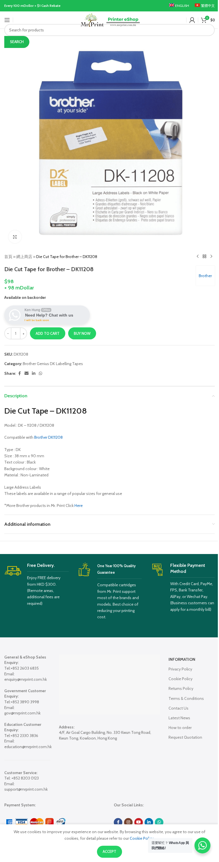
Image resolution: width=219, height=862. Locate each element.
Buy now (82, 333)
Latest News (179, 717)
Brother (205, 275)
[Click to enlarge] (15, 236)
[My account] (192, 20)
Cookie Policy (180, 678)
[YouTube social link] (138, 822)
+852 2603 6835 (25, 668)
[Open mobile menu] (7, 20)
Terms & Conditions (186, 698)
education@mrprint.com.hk (28, 746)
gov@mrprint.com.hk (22, 713)
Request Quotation (185, 737)
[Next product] (211, 256)
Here (78, 505)
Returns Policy (181, 688)
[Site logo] (109, 19)
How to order (180, 727)
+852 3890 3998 (25, 701)
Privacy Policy (180, 669)
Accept (109, 851)
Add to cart (48, 333)
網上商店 (24, 256)
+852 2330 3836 (24, 735)
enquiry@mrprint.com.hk (25, 679)
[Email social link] (26, 373)
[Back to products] (204, 256)
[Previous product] (197, 256)
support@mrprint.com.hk (26, 789)
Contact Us (178, 708)
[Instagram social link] (128, 822)
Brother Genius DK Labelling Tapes (53, 363)
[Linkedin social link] (33, 373)
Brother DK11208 (48, 437)
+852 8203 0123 (25, 778)
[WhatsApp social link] (40, 373)
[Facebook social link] (19, 373)
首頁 (8, 256)
